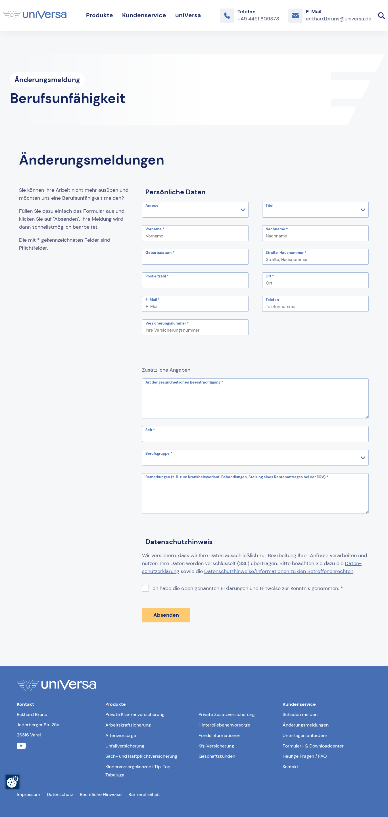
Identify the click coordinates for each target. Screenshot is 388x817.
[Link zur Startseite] (34, 15)
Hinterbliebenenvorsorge (224, 725)
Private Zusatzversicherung (227, 714)
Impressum (28, 794)
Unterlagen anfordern (305, 735)
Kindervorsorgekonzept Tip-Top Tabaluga (137, 771)
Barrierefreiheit (144, 794)
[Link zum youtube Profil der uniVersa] (21, 746)
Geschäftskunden (217, 756)
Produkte (99, 15)
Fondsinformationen (219, 735)
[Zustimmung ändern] (12, 782)
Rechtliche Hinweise (101, 794)
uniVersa (188, 15)
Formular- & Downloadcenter (313, 746)
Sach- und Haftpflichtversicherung (141, 756)
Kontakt (290, 767)
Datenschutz (60, 794)
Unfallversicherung (124, 746)
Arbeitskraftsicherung (128, 725)
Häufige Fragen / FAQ (305, 756)
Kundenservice (144, 15)
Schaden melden (300, 714)
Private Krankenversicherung (134, 714)
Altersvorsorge (120, 735)
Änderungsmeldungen (306, 725)
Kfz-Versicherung (216, 746)
